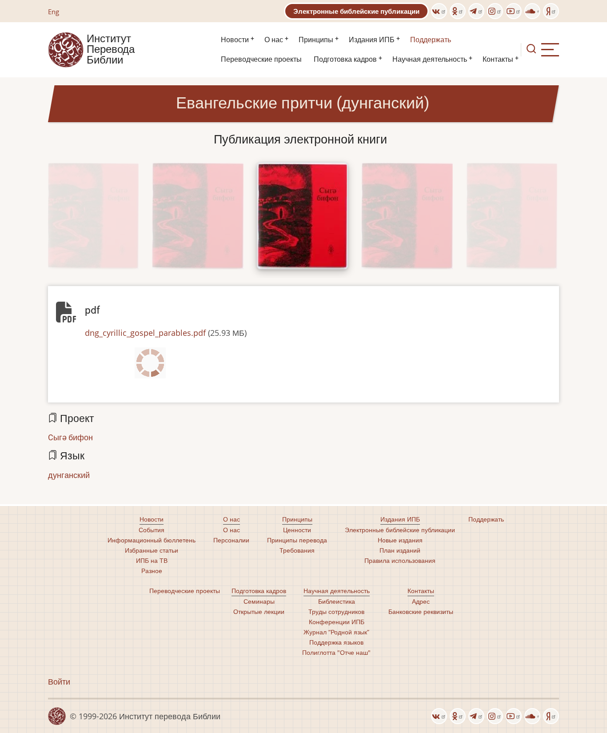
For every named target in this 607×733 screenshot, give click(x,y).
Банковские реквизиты (420, 611)
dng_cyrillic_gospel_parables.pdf (145, 332)
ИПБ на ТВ (152, 560)
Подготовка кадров (345, 59)
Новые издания (400, 540)
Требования (297, 550)
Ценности (297, 530)
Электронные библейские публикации (356, 11)
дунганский (69, 475)
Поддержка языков (336, 642)
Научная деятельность (429, 59)
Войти (59, 681)
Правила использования (399, 560)
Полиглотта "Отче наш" (336, 652)
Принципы (316, 40)
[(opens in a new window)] (439, 11)
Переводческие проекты (261, 59)
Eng (53, 11)
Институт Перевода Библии (111, 50)
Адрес (421, 601)
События (151, 530)
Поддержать (430, 40)
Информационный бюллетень (152, 540)
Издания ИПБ (372, 40)
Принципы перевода (297, 540)
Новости (235, 40)
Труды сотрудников (336, 611)
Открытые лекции (258, 611)
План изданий (399, 550)
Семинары (259, 601)
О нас (273, 40)
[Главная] (66, 49)
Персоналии (231, 540)
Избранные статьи (151, 550)
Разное (151, 570)
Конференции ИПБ (336, 621)
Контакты (498, 59)
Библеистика (336, 601)
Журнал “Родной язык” (336, 632)
